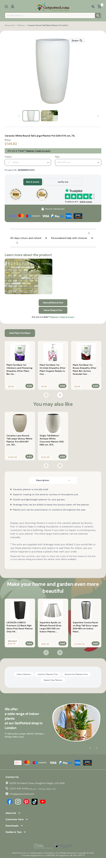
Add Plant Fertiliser (20, 333)
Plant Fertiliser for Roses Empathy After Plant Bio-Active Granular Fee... (84, 369)
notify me (63, 181)
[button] (89, 233)
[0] (99, 7)
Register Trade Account (38, 150)
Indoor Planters (24, 674)
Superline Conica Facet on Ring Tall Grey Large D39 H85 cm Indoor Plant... (85, 627)
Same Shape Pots (53, 310)
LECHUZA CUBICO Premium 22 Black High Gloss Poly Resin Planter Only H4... (19, 627)
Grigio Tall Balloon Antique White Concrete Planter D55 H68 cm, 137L (52, 440)
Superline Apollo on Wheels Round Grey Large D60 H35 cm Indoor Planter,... (50, 627)
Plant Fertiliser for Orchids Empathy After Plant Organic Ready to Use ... (53, 369)
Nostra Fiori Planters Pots (76, 674)
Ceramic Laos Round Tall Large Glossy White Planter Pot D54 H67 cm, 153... (19, 440)
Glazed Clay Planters (53, 680)
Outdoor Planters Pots (48, 674)
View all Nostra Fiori (53, 302)
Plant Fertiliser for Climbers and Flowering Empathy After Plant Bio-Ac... (19, 369)
